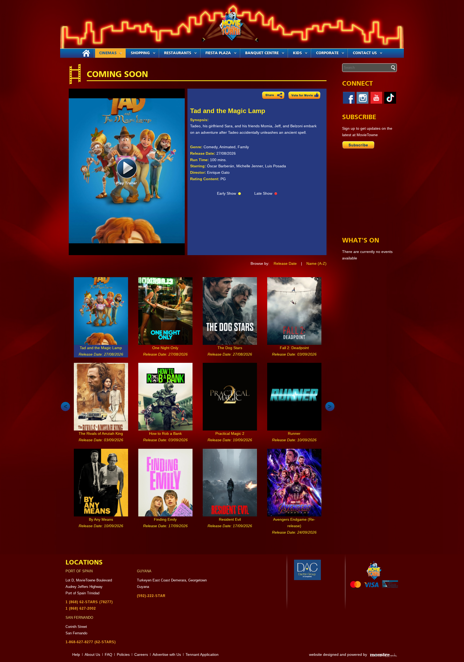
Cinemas (108, 53)
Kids (297, 53)
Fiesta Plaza (218, 53)
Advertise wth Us (167, 654)
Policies (123, 654)
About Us (92, 654)
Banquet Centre (262, 53)
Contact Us (365, 53)
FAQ (108, 654)
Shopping (140, 53)
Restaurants (177, 53)
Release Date (285, 263)
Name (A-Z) (316, 263)
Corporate (327, 53)
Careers (141, 654)
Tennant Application (202, 654)
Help (76, 654)
